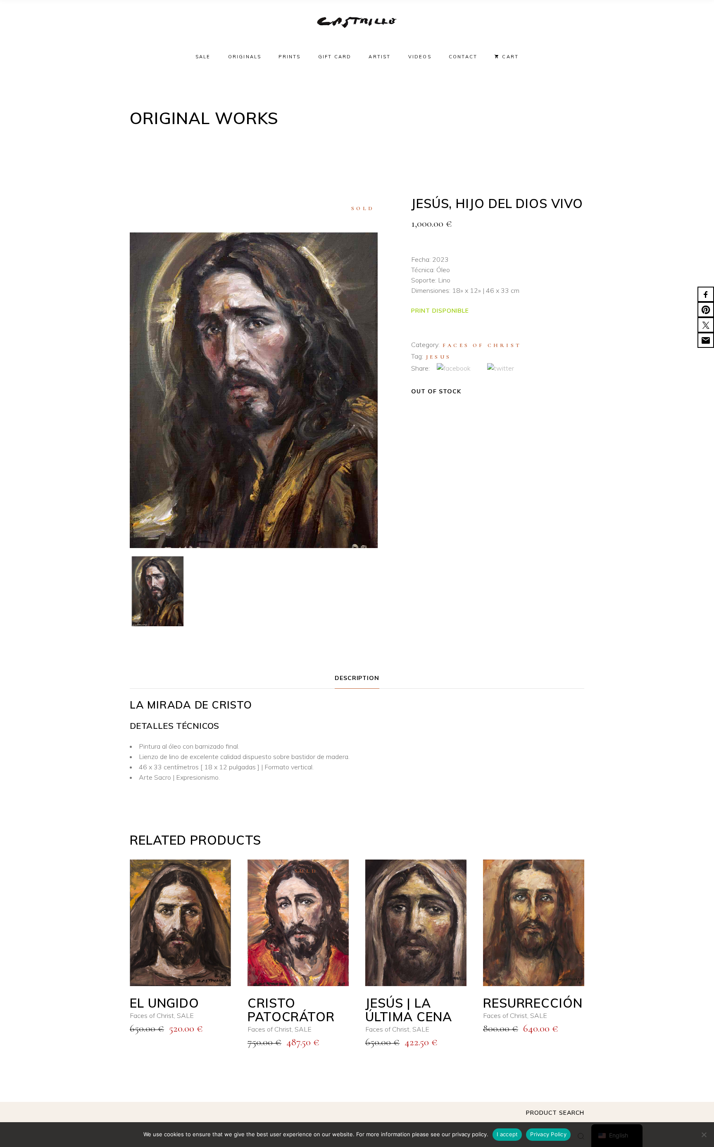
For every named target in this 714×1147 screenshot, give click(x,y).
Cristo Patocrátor (291, 1010)
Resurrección (533, 1003)
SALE (185, 1015)
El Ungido (164, 1003)
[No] (704, 1134)
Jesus (438, 357)
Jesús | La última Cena (408, 1010)
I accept (507, 1134)
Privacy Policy (548, 1134)
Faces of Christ (482, 345)
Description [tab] (357, 678)
